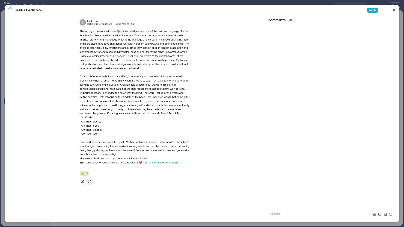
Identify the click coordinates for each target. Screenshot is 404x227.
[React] (83, 182)
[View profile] (11, 10)
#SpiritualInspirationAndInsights (161, 162)
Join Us (372, 10)
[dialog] (202, 113)
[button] (84, 173)
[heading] (28, 10)
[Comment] (89, 181)
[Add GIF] (385, 214)
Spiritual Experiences (101, 24)
